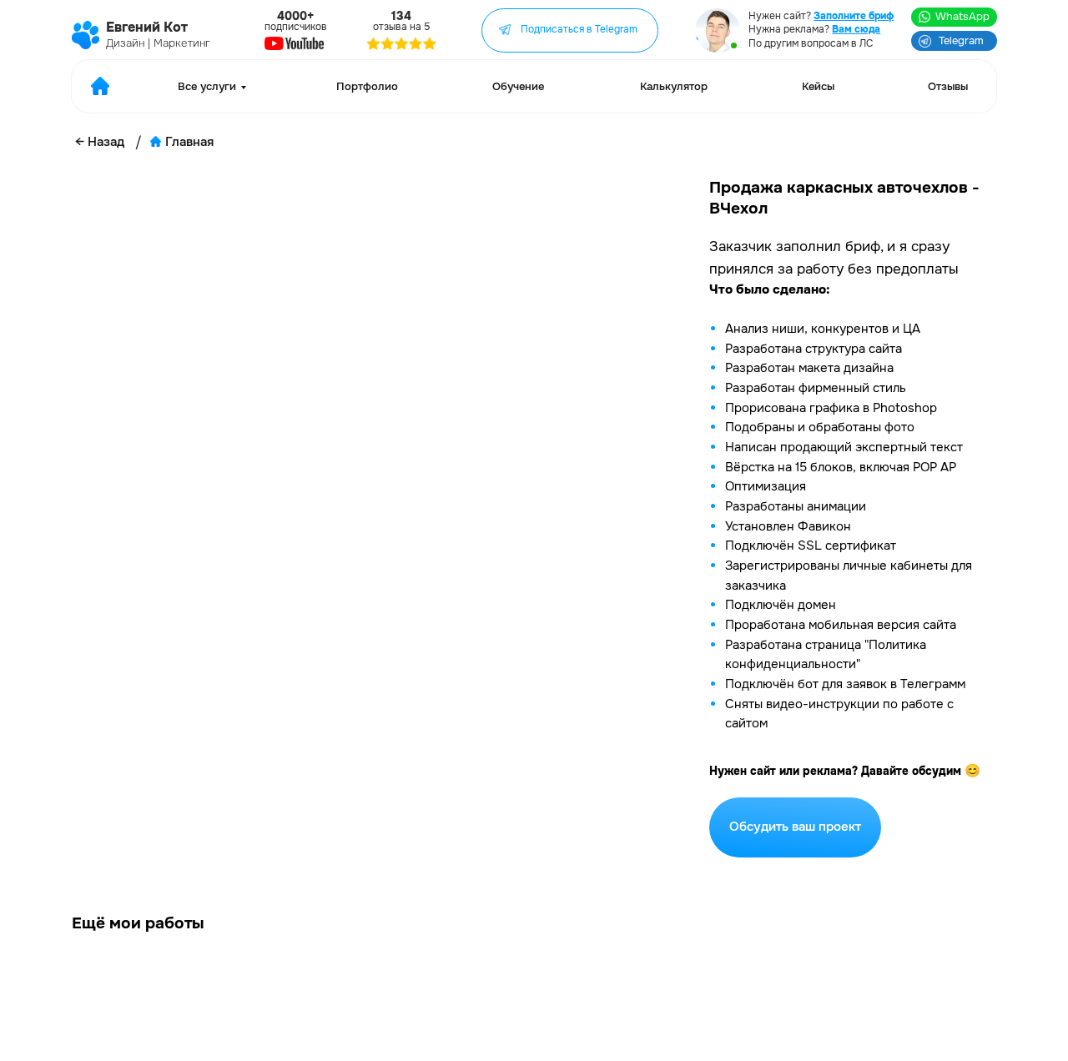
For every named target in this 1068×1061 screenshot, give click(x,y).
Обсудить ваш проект (795, 826)
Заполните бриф (854, 16)
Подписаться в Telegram (579, 29)
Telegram (961, 41)
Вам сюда (856, 29)
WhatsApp (962, 16)
